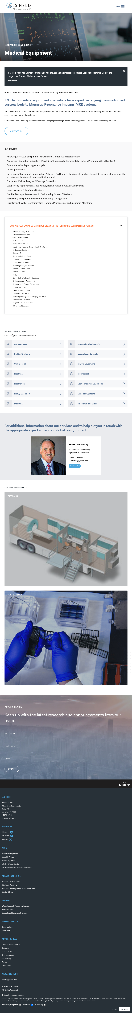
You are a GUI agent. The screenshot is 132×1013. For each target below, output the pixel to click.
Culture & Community (11, 945)
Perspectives (7, 910)
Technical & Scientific (43, 93)
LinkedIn (5, 832)
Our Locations (8, 955)
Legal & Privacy (8, 857)
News (4, 962)
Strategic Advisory (9, 885)
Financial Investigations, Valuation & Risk (18, 889)
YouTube (5, 836)
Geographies (7, 927)
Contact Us (6, 966)
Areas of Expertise (20, 93)
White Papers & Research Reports (16, 906)
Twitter (5, 840)
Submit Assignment (10, 854)
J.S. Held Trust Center (10, 864)
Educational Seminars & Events (14, 913)
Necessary (10, 1005)
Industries (6, 931)
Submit (12, 769)
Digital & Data (7, 892)
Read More (12, 80)
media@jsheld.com (9, 980)
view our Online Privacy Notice (41, 1001)
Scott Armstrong (78, 444)
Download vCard (75, 466)
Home (7, 93)
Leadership (6, 959)
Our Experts (7, 952)
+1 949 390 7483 (81, 458)
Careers (5, 948)
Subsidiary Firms (8, 861)
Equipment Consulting (67, 93)
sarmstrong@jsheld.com (78, 461)
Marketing (39, 1005)
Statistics (26, 1005)
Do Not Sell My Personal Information (16, 868)
